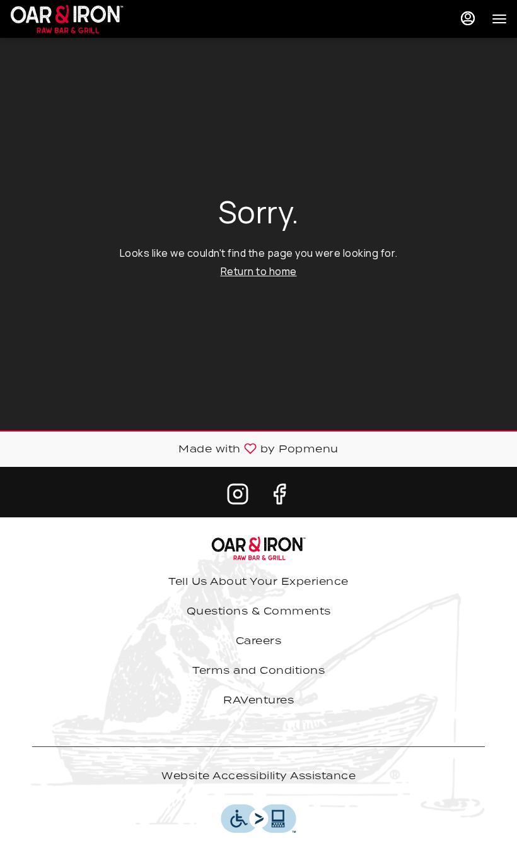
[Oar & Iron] (258, 547)
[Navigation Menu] (499, 19)
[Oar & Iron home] (67, 19)
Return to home (259, 271)
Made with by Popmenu (174, 449)
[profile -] (467, 18)
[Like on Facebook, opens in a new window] (279, 496)
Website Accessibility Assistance (258, 775)
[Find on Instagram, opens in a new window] (237, 496)
